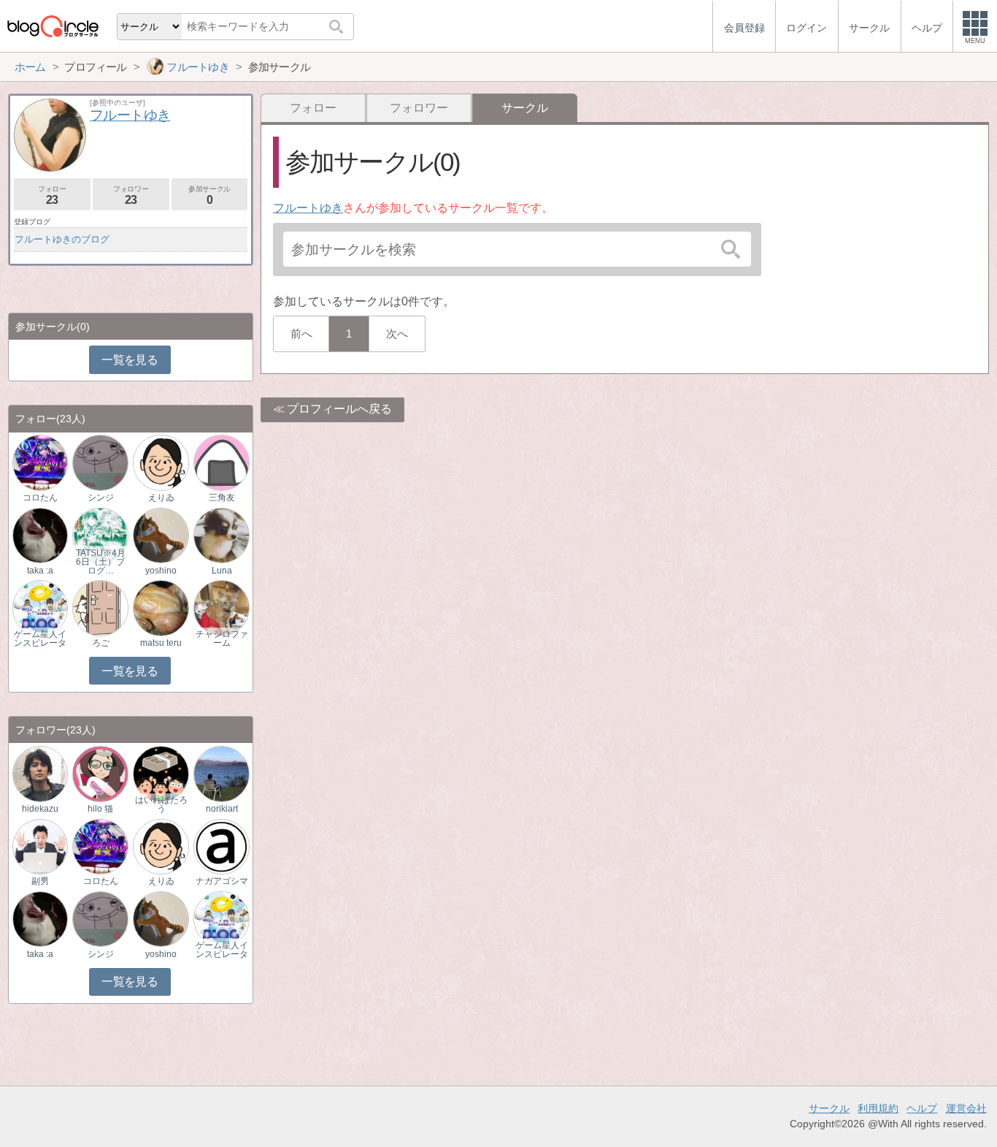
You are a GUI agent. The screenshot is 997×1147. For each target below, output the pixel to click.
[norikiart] (221, 773)
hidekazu (40, 808)
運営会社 (966, 1108)
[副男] (40, 845)
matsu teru (161, 643)
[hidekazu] (40, 773)
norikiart (222, 808)
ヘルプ (921, 1108)
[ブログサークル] (52, 26)
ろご (100, 643)
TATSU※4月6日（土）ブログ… (101, 562)
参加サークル (209, 195)
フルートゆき (308, 208)
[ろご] (100, 607)
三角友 (222, 497)
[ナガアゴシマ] (221, 845)
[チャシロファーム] (221, 607)
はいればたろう (161, 804)
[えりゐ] (160, 462)
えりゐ (161, 497)
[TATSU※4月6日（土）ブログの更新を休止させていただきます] (100, 534)
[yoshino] (160, 534)
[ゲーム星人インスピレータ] (40, 607)
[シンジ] (100, 462)
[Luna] (221, 534)
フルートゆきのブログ (62, 239)
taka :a (40, 570)
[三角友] (221, 462)
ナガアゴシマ (222, 881)
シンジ (101, 497)
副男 (40, 881)
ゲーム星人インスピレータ (40, 638)
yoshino (161, 570)
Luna (222, 570)
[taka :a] (40, 534)
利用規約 (878, 1108)
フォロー (313, 108)
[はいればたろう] (160, 773)
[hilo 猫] (100, 773)
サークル (829, 1108)
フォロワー (419, 108)
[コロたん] (40, 462)
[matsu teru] (160, 607)
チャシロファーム (222, 638)
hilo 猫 (100, 808)
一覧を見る (129, 360)
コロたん (40, 497)
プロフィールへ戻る (339, 409)
